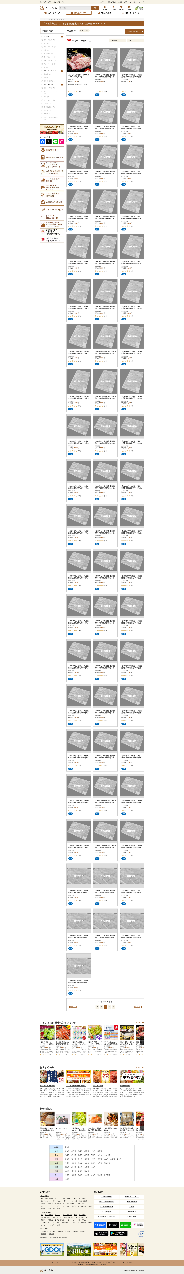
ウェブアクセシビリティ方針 (116, 1262)
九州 (56, 1175)
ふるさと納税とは (106, 1197)
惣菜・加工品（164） (50, 71)
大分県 (93, 1175)
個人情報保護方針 (84, 1262)
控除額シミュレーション (132, 1197)
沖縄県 (67, 1179)
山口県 (93, 1167)
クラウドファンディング (137, 2)
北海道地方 (44, 1231)
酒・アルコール (45, 1201)
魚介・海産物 (49, 1198)
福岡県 (67, 1175)
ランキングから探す (45, 1212)
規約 (75, 1262)
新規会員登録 (112, 2)
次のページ (137, 1007)
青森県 (67, 1151)
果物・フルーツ (67, 1198)
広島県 (86, 1167)
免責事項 (129, 1262)
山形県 (93, 1151)
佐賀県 (73, 1175)
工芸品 (73, 1206)
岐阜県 (106, 1159)
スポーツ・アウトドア (47, 1206)
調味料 (43, 1203)
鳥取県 (67, 1167)
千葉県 (93, 1155)
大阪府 (86, 1163)
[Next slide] (142, 1040)
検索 (95, 8)
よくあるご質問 (122, 2)
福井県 (86, 1159)
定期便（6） (47, 114)
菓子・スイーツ (68, 1201)
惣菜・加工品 (83, 1201)
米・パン (57, 1198)
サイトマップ (55, 1262)
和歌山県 (107, 1163)
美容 (58, 1206)
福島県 (99, 1151)
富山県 (73, 1159)
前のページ (73, 1007)
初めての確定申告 (132, 1202)
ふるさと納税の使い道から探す (59, 1237)
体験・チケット (71, 1203)
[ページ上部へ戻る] (176, 1260)
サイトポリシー (66, 1262)
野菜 (75, 1198)
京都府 (80, 1163)
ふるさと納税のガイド (105, 8)
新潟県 (67, 1159)
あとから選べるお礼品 (54, 1208)
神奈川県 (107, 1155)
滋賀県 (73, 1163)
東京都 (99, 1155)
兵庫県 (93, 1163)
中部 (56, 1159)
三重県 (67, 1163)
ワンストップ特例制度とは (106, 1202)
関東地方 (60, 1231)
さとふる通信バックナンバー (106, 1216)
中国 (56, 1167)
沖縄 (56, 1179)
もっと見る (141, 1022)
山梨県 (93, 1159)
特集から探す (43, 1237)
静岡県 (112, 1159)
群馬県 (80, 1155)
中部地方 (67, 1231)
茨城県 (67, 1155)
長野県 (99, 1159)
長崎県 (80, 1175)
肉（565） (47, 36)
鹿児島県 (107, 1175)
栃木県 (73, 1155)
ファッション (65, 1206)
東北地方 (52, 1231)
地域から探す (43, 1228)
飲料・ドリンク (57, 1201)
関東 (56, 1155)
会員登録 (131, 1207)
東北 (56, 1151)
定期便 (43, 1208)
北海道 (56, 1147)
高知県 (86, 1171)
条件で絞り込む (134, 31)
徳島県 (67, 1171)
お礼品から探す (44, 1196)
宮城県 (80, 1151)
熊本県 (86, 1175)
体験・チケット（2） (50, 84)
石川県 (80, 1159)
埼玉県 (86, 1155)
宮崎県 (99, 1175)
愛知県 (119, 1159)
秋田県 (86, 1151)
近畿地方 (75, 1231)
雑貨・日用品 (82, 1203)
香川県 (73, 1171)
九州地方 (51, 1234)
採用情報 (103, 1264)
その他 (90, 1206)
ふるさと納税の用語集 (106, 1207)
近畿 (56, 1163)
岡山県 (80, 1167)
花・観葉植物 (82, 1206)
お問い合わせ (132, 1211)
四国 (56, 1171)
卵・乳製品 (82, 1198)
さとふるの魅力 (131, 1216)
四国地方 (43, 1234)
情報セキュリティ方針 (98, 1262)
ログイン (102, 2)
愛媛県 (80, 1171)
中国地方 (83, 1231)
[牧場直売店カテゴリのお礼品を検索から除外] (81, 30)
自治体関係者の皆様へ (92, 1264)
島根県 (73, 1167)
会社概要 (80, 1264)
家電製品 (50, 1203)
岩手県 (73, 1151)
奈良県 (99, 1163)
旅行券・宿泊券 (59, 1203)
